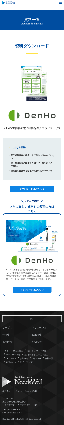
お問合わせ (11, 362)
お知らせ (37, 341)
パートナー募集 (13, 355)
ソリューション (40, 327)
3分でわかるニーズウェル (36, 355)
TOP (32, 318)
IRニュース (11, 358)
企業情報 (37, 334)
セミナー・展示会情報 (12, 351)
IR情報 (6, 334)
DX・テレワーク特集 (36, 351)
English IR (36, 358)
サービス (7, 327)
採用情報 (7, 341)
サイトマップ (26, 362)
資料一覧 (49, 358)
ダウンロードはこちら (31, 189)
